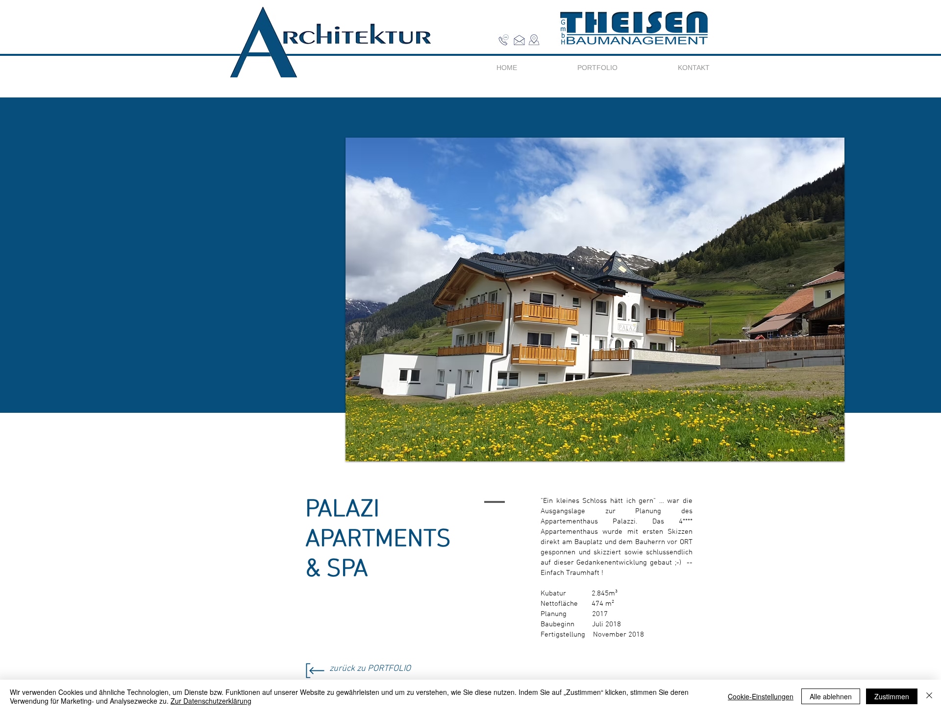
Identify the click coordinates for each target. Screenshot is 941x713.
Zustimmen (891, 696)
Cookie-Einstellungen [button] (760, 696)
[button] (534, 40)
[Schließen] (929, 696)
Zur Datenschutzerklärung (211, 701)
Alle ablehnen (831, 696)
